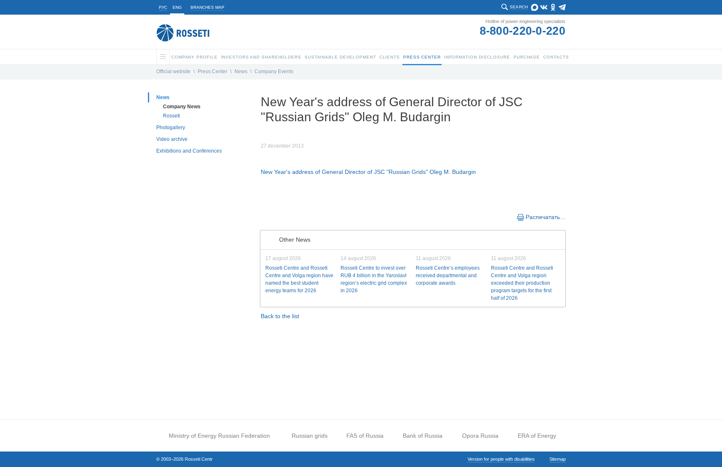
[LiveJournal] (282, 216)
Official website (173, 71)
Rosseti (171, 116)
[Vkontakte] (274, 216)
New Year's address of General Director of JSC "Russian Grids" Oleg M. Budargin (368, 171)
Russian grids (310, 435)
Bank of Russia (422, 435)
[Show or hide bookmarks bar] (265, 216)
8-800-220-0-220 (523, 31)
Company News (182, 107)
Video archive (172, 139)
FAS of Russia (365, 435)
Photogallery (170, 127)
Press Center (212, 71)
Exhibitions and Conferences (189, 151)
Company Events (273, 71)
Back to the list (280, 316)
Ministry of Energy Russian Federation (219, 435)
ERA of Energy (537, 435)
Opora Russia (480, 435)
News (240, 71)
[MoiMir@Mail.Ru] (290, 216)
